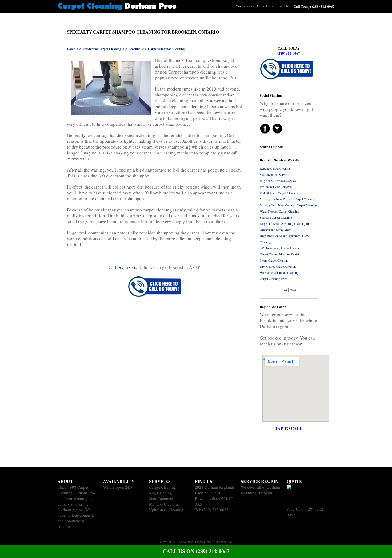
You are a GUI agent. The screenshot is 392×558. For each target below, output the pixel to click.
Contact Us (280, 6)
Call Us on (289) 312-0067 (196, 551)
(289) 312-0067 (288, 53)
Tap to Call (288, 428)
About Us (263, 6)
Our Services (245, 6)
